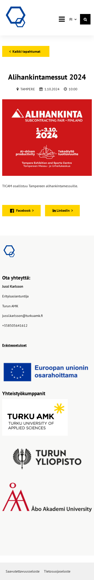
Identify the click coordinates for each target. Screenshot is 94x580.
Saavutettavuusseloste (23, 571)
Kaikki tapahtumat (26, 51)
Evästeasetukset (14, 345)
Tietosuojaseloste (57, 571)
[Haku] (85, 19)
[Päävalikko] (61, 19)
